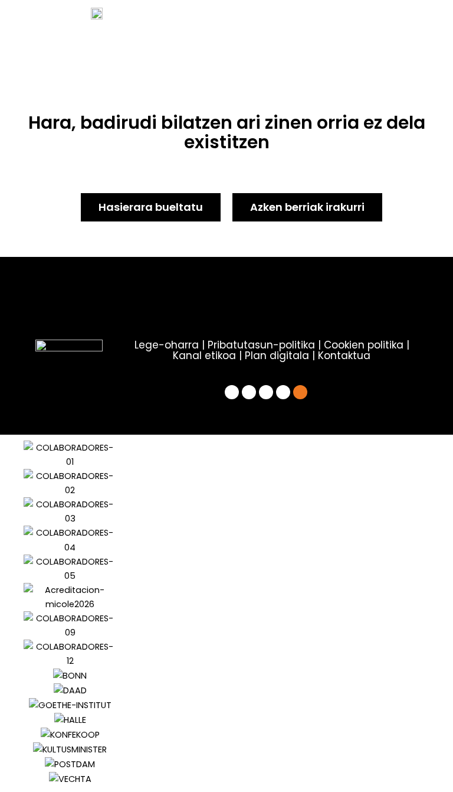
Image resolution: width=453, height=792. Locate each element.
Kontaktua (344, 355)
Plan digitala (277, 355)
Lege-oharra (166, 345)
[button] (29, 613)
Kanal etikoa (204, 355)
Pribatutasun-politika (261, 345)
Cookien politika (363, 345)
